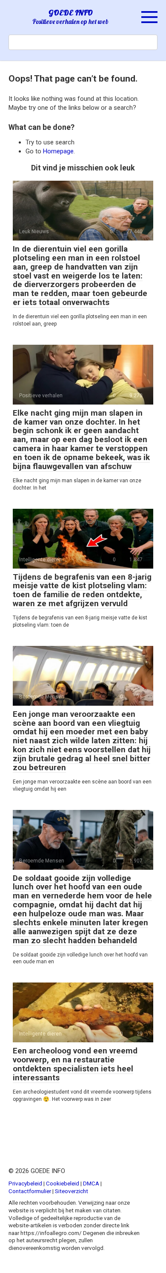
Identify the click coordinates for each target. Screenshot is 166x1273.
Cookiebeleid (62, 1183)
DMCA (91, 1183)
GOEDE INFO (71, 13)
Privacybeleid (25, 1183)
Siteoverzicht (71, 1191)
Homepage (58, 151)
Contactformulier (30, 1191)
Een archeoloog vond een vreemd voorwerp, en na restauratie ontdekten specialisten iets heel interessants (75, 1064)
